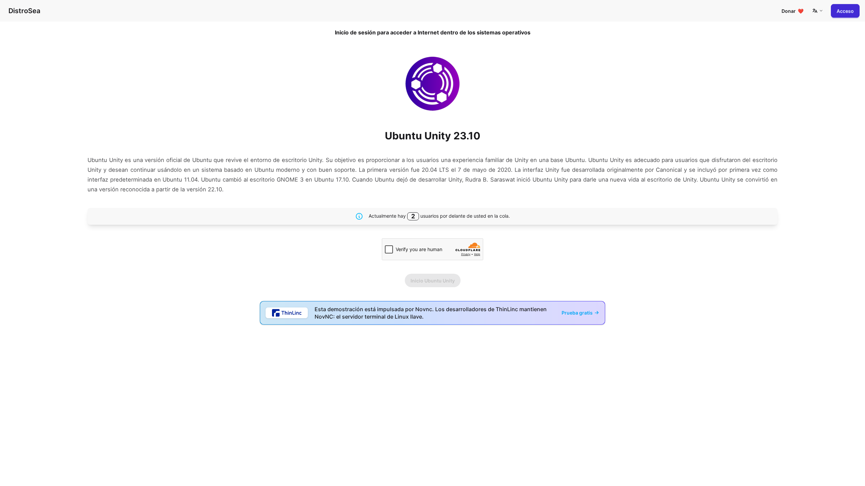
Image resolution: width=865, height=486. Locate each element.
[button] (817, 11)
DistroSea (24, 11)
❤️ (793, 11)
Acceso (845, 11)
